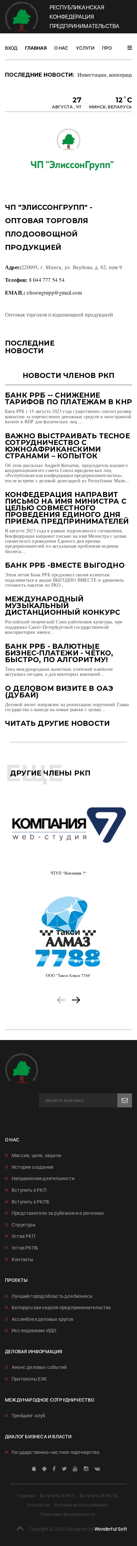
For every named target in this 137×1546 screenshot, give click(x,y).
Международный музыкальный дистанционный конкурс (62, 605)
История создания (32, 1167)
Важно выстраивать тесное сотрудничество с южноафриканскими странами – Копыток (67, 446)
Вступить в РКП (29, 1190)
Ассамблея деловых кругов (42, 1319)
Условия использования (80, 1505)
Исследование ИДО (34, 1330)
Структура (23, 1224)
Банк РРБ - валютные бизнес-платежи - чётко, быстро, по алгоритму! (59, 653)
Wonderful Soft (110, 1529)
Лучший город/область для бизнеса (52, 1296)
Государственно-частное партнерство (55, 1452)
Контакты (23, 1259)
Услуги (85, 48)
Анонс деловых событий (39, 1367)
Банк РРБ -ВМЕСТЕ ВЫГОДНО (65, 565)
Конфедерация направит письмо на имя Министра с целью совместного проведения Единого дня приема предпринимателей (67, 507)
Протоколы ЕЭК (29, 1379)
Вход (11, 48)
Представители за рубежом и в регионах (58, 1213)
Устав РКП (23, 1236)
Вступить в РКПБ (31, 1201)
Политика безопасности (67, 1514)
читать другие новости (57, 723)
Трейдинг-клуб (29, 1415)
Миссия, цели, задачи (36, 1155)
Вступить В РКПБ (98, 1495)
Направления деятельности (43, 1178)
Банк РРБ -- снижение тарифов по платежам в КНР (68, 398)
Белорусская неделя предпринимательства (61, 1307)
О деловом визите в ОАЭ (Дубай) (59, 691)
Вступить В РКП (57, 1495)
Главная (36, 48)
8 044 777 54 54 (47, 279)
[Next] (76, 999)
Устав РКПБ (25, 1247)
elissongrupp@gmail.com (54, 292)
